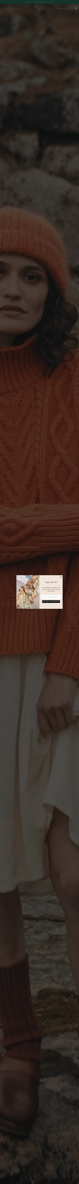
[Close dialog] (61, 577)
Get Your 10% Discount (51, 601)
